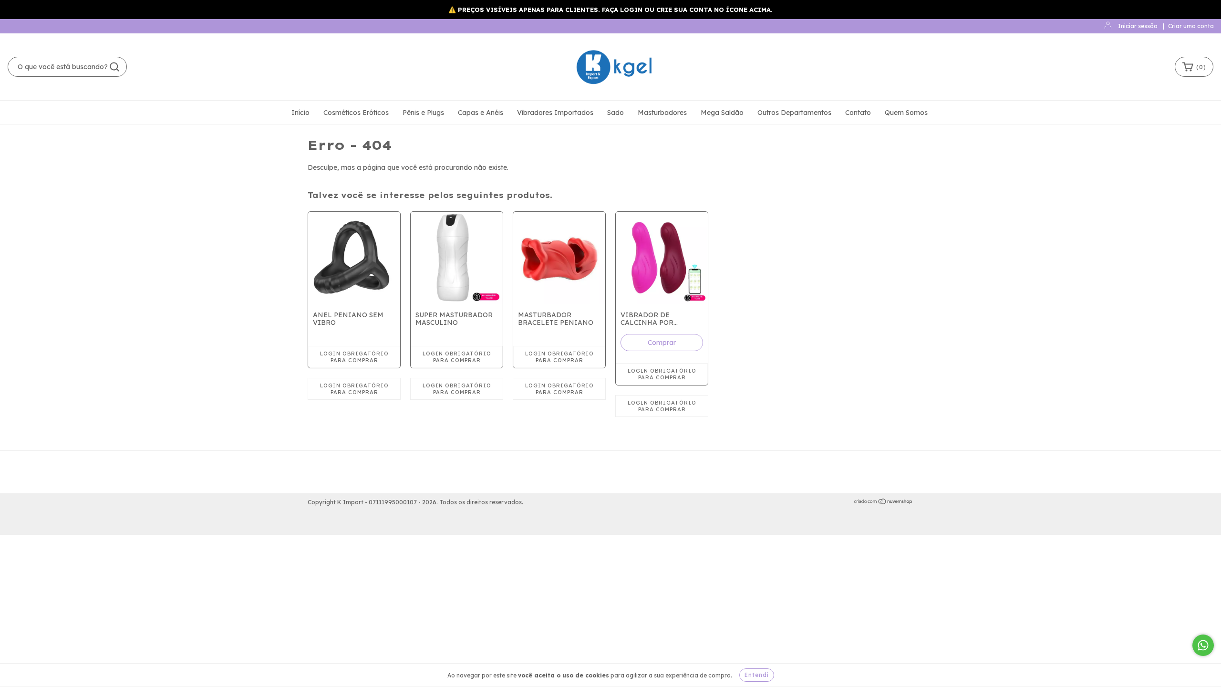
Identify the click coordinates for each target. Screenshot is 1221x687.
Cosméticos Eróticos (356, 112)
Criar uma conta (1191, 26)
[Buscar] (114, 66)
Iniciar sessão (1138, 26)
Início (300, 112)
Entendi (757, 674)
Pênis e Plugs (423, 112)
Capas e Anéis (480, 112)
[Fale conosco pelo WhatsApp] (1203, 645)
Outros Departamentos (794, 112)
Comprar (662, 342)
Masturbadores (662, 112)
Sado (615, 112)
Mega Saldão (722, 112)
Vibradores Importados (555, 112)
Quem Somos (906, 112)
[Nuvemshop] (883, 502)
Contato (858, 112)
